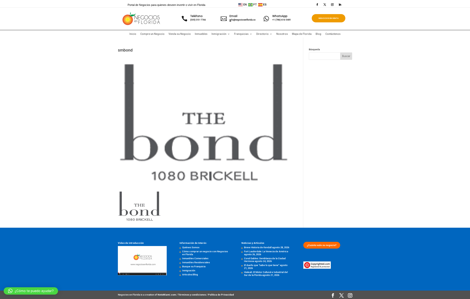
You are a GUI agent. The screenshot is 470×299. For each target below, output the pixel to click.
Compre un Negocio (152, 34)
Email (233, 16)
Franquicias (241, 34)
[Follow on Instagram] (332, 4)
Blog (318, 34)
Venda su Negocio (180, 34)
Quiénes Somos (190, 247)
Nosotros (282, 34)
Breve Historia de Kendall (258, 247)
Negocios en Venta (329, 18)
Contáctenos (333, 34)
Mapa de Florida (302, 34)
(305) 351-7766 (198, 19)
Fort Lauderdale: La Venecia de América (266, 251)
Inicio (132, 34)
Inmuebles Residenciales (196, 262)
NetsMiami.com (167, 294)
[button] (31, 291)
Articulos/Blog (190, 274)
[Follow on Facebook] (317, 4)
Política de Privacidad (221, 294)
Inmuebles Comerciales (195, 258)
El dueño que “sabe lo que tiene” (261, 265)
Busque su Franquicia (193, 266)
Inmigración (188, 270)
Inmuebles (201, 34)
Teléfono (196, 16)
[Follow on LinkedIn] (339, 4)
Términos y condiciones (192, 294)
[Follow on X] (324, 4)
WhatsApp (279, 16)
